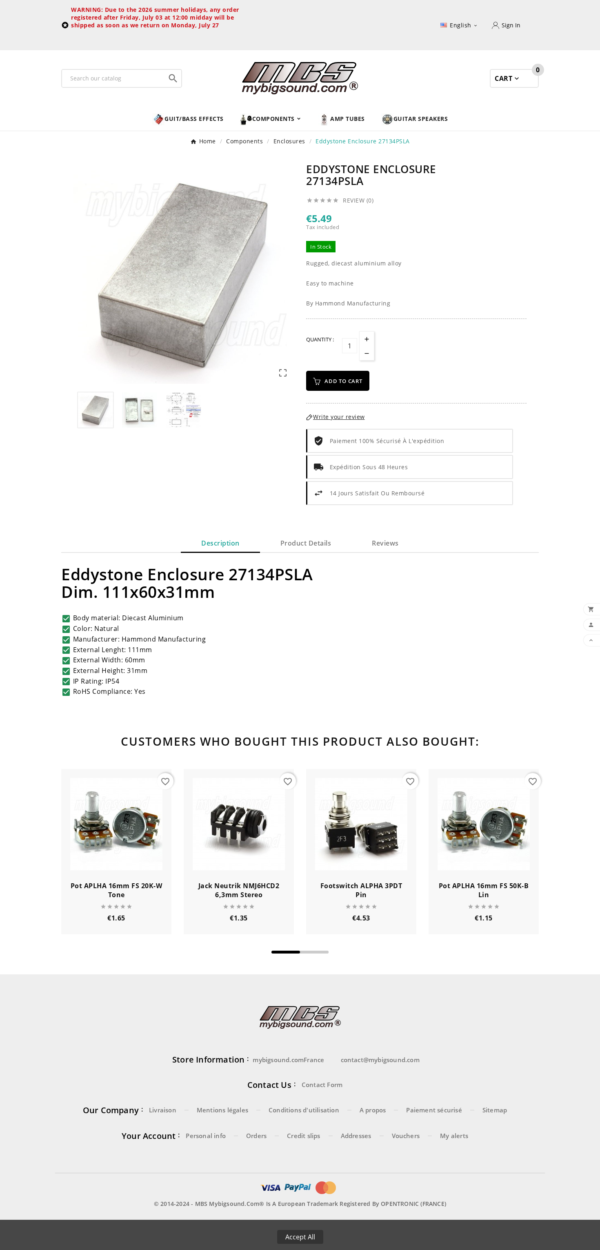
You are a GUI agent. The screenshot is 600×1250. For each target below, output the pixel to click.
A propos (373, 1110)
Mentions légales (222, 1110)
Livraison (162, 1110)
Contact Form (322, 1085)
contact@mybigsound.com (380, 1060)
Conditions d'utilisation (304, 1110)
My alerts (454, 1136)
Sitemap (494, 1110)
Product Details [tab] (305, 543)
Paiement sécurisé (434, 1110)
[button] (285, 952)
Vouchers (406, 1136)
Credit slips (303, 1136)
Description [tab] (220, 543)
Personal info (206, 1136)
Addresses (356, 1136)
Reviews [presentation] (385, 543)
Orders (256, 1136)
